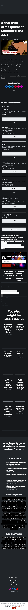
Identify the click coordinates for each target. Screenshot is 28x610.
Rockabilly (14, 522)
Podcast (20, 516)
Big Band (9, 499)
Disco (24, 503)
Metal (16, 513)
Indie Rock (23, 510)
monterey (4, 243)
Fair (14, 506)
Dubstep (14, 504)
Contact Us (14, 584)
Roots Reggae (21, 522)
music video (6, 544)
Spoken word (15, 525)
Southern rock (6, 525)
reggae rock (22, 544)
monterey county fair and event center (11, 245)
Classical (22, 501)
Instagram (23, 76)
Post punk (13, 518)
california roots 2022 (7, 241)
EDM (18, 504)
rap (15, 246)
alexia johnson (7, 235)
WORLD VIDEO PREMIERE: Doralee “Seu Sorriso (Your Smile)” (19, 275)
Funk (21, 506)
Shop (14, 586)
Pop (25, 516)
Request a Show (14, 229)
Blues (19, 499)
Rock (9, 522)
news (11, 544)
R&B (21, 520)
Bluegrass (14, 499)
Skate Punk (13, 523)
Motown (6, 515)
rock (11, 546)
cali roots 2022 (18, 237)
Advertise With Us (14, 580)
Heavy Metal (22, 508)
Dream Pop (4, 504)
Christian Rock (7, 501)
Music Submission (14, 582)
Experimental (8, 506)
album (4, 537)
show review (6, 548)
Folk (17, 506)
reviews (7, 546)
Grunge (4, 508)
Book (23, 499)
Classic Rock (15, 501)
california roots (12, 239)
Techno (13, 527)
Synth (8, 527)
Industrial (6, 511)
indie (13, 542)
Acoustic (4, 498)
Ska (8, 523)
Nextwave (4, 516)
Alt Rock (10, 498)
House (14, 510)
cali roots (11, 237)
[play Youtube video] (14, 47)
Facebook (13, 76)
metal (24, 542)
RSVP (14, 122)
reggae (15, 544)
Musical (16, 515)
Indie (18, 510)
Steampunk (22, 525)
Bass (4, 499)
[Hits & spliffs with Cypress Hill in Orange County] (3, 487)
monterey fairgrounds (7, 246)
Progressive (20, 518)
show (21, 546)
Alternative (16, 498)
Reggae (4, 522)
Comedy (4, 503)
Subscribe (6, 265)
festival (17, 541)
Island (19, 511)
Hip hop (16, 39)
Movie (11, 515)
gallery (4, 542)
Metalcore (21, 513)
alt (8, 537)
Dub (9, 504)
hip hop (15, 241)
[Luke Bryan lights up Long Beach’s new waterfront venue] (3, 464)
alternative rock (21, 537)
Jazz (23, 511)
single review (17, 548)
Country (9, 503)
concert (20, 539)
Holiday (9, 510)
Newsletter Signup (14, 577)
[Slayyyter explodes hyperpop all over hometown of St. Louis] (3, 481)
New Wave (21, 515)
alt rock (8, 539)
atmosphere (4, 237)
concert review (6, 541)
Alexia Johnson (4, 39)
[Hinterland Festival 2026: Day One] (3, 476)
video (22, 246)
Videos (6, 18)
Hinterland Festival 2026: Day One (16, 474)
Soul (25, 523)
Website (3, 78)
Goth (25, 506)
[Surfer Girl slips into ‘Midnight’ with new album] (3, 470)
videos (3, 248)
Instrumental (13, 511)
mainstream (19, 542)
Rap (24, 520)
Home (2, 18)
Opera (15, 516)
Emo (3, 506)
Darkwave (19, 503)
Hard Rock (9, 508)
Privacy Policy (14, 593)
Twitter (18, 76)
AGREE (14, 608)
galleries (23, 541)
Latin (5, 513)
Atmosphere (17, 59)
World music (14, 528)
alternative (13, 537)
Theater (18, 527)
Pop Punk (7, 518)
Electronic (23, 504)
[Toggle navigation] (2, 4)
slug (18, 246)
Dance (14, 503)
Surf (5, 527)
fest (13, 541)
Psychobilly (12, 520)
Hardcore (16, 508)
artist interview (17, 235)
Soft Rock (19, 523)
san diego (16, 546)
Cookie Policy (19, 606)
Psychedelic (5, 520)
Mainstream (10, 513)
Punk (18, 520)
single (11, 548)
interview (21, 241)
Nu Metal (10, 516)
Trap (23, 527)
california (4, 239)
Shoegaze (4, 523)
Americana (23, 498)
